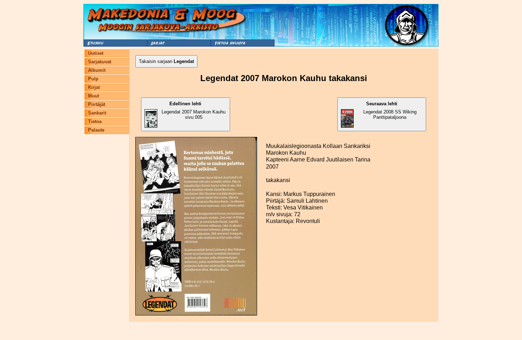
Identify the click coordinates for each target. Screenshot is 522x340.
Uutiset (95, 53)
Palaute (96, 130)
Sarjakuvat (99, 61)
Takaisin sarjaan (166, 61)
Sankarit (97, 113)
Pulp (93, 78)
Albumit (96, 70)
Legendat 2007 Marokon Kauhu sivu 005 (193, 110)
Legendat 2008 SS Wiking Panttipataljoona (390, 110)
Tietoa (95, 121)
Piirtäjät (96, 104)
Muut (93, 96)
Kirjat (94, 87)
